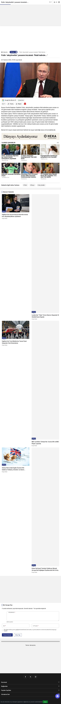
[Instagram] (35, 677)
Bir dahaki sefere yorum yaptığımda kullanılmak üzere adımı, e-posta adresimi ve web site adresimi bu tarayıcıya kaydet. (30, 630)
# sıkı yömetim (41, 185)
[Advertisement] (30, 12)
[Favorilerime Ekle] (25, 104)
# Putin (25, 185)
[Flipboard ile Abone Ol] (21, 100)
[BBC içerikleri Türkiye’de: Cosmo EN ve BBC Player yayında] (45, 383)
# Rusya (32, 185)
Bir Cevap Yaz (7, 605)
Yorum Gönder (7, 635)
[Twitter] (30, 677)
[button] (50, 2)
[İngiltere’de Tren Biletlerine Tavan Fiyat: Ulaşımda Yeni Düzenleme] (15, 383)
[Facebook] (25, 677)
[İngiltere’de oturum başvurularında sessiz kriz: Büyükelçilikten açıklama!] (15, 257)
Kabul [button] (45, 701)
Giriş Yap (17, 635)
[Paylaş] (59, 2)
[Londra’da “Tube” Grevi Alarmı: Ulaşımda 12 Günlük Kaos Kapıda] (45, 257)
